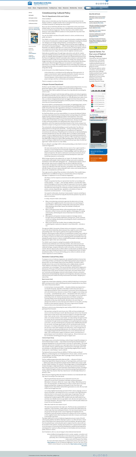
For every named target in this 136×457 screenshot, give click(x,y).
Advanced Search (94, 8)
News (59, 8)
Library (30, 12)
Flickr (105, 3)
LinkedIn (101, 3)
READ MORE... (101, 23)
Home (29, 8)
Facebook (97, 3)
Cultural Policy (32, 58)
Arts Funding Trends (33, 20)
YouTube (103, 3)
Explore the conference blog (97, 120)
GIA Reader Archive (33, 18)
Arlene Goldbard (32, 53)
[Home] (40, 3)
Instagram (99, 3)
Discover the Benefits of (96, 158)
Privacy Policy (49, 455)
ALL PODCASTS (94, 115)
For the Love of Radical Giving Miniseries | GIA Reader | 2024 (101, 113)
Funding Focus (53, 8)
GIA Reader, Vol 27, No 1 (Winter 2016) (34, 28)
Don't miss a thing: (97, 151)
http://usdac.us (51, 442)
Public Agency (32, 56)
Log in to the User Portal (103, 8)
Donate (80, 8)
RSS (108, 3)
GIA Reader (31, 15)
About (34, 8)
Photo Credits (43, 455)
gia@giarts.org (56, 455)
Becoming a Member (96, 159)
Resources (65, 8)
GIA (90, 113)
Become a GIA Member (104, 10)
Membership (73, 8)
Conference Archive (33, 23)
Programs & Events (42, 8)
